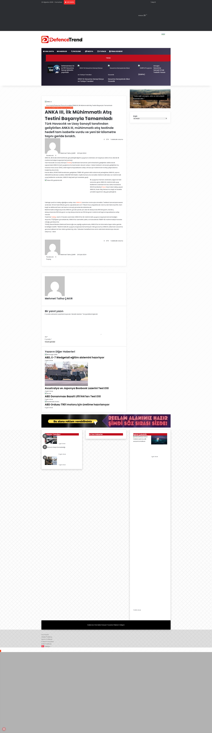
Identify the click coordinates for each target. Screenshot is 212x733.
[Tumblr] (58, 155)
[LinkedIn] (57, 155)
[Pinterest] (60, 155)
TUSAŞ (69, 163)
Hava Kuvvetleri (66, 105)
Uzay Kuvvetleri (67, 108)
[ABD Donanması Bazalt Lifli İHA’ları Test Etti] (48, 393)
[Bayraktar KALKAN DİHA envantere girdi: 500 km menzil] (51, 443)
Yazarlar (110, 625)
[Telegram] (68, 155)
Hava (104, 187)
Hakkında (90, 625)
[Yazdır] (71, 155)
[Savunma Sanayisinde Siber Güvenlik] (121, 75)
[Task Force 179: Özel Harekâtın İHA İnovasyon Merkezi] (51, 464)
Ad (46, 337)
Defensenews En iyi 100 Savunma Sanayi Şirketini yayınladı (67, 69)
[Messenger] (64, 155)
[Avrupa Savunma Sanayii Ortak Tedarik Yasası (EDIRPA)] (145, 68)
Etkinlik (102, 51)
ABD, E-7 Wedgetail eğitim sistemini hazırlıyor (74, 357)
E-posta (48, 339)
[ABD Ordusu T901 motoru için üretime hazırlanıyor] (52, 402)
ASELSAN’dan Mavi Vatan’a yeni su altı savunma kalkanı (141, 605)
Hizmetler (98, 625)
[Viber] (6, 649)
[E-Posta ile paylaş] (70, 155)
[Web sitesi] (45, 301)
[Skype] (63, 155)
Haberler (63, 51)
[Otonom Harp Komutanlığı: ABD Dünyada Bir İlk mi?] (55, 447)
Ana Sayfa (50, 105)
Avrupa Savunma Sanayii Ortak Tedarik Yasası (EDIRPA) (151, 70)
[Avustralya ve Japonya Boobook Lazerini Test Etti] (66, 385)
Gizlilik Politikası (46, 637)
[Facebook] (45, 261)
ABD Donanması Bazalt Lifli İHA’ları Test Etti (73, 396)
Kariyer (104, 625)
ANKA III (78, 202)
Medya (90, 51)
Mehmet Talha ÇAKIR (68, 153)
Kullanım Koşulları (47, 642)
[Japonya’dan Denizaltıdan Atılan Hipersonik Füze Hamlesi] (159, 444)
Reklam (116, 625)
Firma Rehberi (116, 51)
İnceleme (77, 51)
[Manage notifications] (4, 729)
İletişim (122, 625)
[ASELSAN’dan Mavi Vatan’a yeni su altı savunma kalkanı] (141, 441)
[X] (47, 261)
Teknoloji (59, 108)
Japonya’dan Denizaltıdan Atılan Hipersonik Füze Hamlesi (159, 450)
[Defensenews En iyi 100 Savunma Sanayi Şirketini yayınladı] (53, 73)
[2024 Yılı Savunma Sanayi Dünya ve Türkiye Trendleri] (91, 75)
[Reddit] (61, 155)
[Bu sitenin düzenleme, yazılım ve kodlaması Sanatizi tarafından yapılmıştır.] (47, 632)
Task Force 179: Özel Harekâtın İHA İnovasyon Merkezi (68, 460)
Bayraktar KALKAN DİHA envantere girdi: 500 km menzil (68, 439)
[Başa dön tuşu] (0, 651)
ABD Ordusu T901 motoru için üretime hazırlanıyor (77, 404)
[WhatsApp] (67, 155)
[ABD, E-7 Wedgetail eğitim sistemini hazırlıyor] (51, 354)
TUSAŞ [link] (53, 217)
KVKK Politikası (46, 644)
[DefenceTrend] (61, 39)
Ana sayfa (49, 51)
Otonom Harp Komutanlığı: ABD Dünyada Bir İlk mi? (68, 449)
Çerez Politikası (46, 639)
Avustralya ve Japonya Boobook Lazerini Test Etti (77, 388)
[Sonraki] (133, 616)
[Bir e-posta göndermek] (76, 153)
